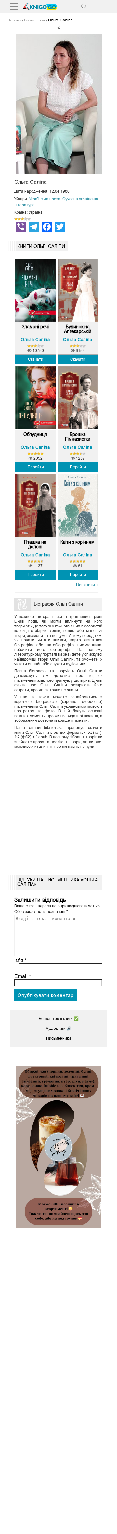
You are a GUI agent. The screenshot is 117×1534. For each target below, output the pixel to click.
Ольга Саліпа (35, 339)
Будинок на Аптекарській (77, 329)
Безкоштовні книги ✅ (59, 1018)
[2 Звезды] (19, 219)
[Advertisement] (58, 809)
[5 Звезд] (29, 219)
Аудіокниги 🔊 (59, 1028)
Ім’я (20, 960)
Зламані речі (35, 326)
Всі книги (85, 584)
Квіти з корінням (77, 542)
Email (22, 976)
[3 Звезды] (22, 219)
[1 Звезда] (16, 219)
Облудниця (35, 434)
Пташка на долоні (35, 544)
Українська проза (44, 199)
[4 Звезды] (25, 219)
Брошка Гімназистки (77, 437)
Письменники (58, 1038)
